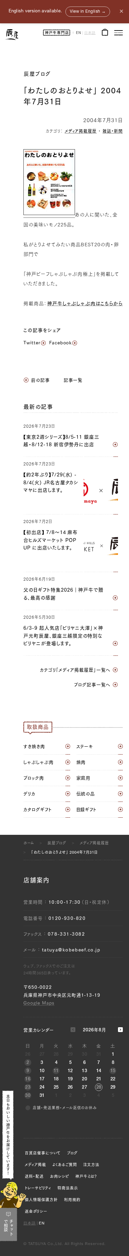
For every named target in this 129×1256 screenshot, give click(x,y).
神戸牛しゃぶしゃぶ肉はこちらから (85, 303)
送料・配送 (34, 1176)
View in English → (88, 12)
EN (78, 33)
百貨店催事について (43, 1153)
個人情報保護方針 (41, 1199)
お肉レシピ (59, 1176)
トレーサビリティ (38, 1188)
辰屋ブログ (37, 73)
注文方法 (91, 1164)
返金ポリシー (36, 1211)
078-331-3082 (66, 934)
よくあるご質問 (64, 1164)
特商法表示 (67, 1188)
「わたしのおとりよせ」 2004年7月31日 (64, 852)
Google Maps (38, 1003)
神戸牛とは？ (86, 1176)
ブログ (72, 1153)
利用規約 (72, 1199)
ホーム (28, 843)
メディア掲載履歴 (81, 131)
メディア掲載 (35, 1164)
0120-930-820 (67, 918)
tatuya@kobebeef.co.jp (71, 950)
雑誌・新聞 (113, 131)
